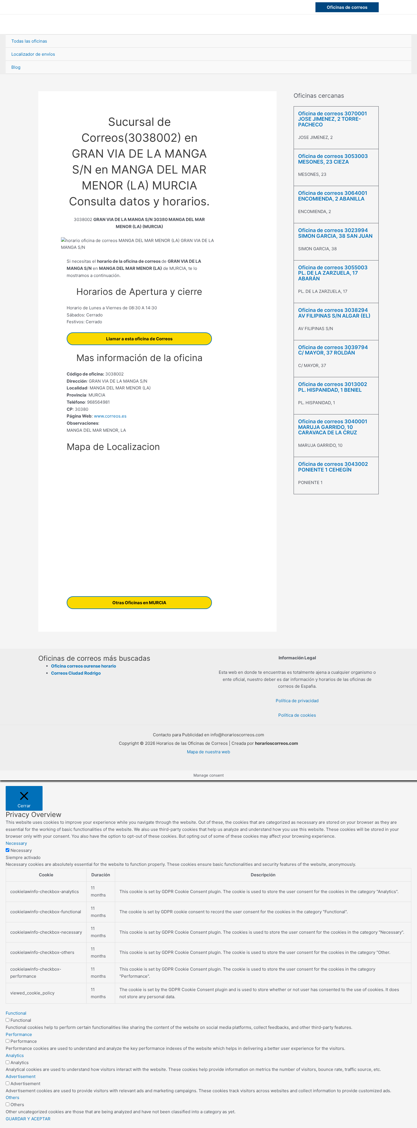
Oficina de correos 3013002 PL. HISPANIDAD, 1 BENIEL (332, 387)
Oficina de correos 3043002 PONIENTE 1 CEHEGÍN (333, 467)
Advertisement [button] (20, 1076)
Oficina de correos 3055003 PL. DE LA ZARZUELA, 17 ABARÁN (333, 273)
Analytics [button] (15, 1055)
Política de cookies (297, 715)
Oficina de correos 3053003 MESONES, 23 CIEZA (333, 159)
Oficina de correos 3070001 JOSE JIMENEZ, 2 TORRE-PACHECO (332, 119)
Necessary (21, 850)
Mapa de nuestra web (208, 751)
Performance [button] (19, 1034)
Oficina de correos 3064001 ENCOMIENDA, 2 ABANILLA (332, 196)
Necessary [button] (16, 843)
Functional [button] (16, 1013)
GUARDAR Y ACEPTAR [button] (28, 1118)
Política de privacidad (297, 700)
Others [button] (12, 1097)
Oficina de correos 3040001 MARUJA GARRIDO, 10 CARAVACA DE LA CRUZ (332, 427)
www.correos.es (110, 416)
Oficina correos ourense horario (83, 666)
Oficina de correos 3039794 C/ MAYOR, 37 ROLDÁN (333, 350)
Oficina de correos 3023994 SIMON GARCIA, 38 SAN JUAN (335, 233)
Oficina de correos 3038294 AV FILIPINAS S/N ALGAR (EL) (334, 313)
